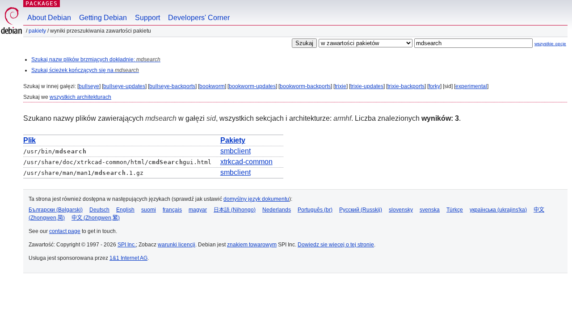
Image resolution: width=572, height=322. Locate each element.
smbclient (235, 151)
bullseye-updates (124, 86)
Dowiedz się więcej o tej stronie (336, 245)
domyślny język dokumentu (256, 199)
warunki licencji (176, 245)
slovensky (401, 210)
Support (147, 17)
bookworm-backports (305, 86)
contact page (64, 231)
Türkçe (454, 210)
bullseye (89, 86)
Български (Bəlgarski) (56, 210)
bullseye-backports (172, 86)
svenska (430, 210)
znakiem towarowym (252, 245)
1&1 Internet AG (128, 258)
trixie (340, 86)
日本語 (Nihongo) (235, 210)
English (125, 210)
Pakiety (37, 31)
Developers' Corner (199, 17)
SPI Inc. (127, 245)
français (172, 210)
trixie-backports (406, 86)
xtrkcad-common (246, 161)
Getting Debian (103, 17)
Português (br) (315, 210)
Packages (41, 3)
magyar (198, 210)
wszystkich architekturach (80, 97)
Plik (29, 140)
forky (434, 86)
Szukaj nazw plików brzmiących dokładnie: (95, 59)
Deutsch (99, 210)
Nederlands (276, 210)
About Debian (49, 17)
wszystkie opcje (550, 43)
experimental (471, 86)
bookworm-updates (252, 86)
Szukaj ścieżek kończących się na (85, 70)
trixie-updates (366, 86)
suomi (148, 210)
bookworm (212, 86)
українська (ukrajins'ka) (498, 210)
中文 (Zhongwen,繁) (96, 218)
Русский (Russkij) (360, 210)
